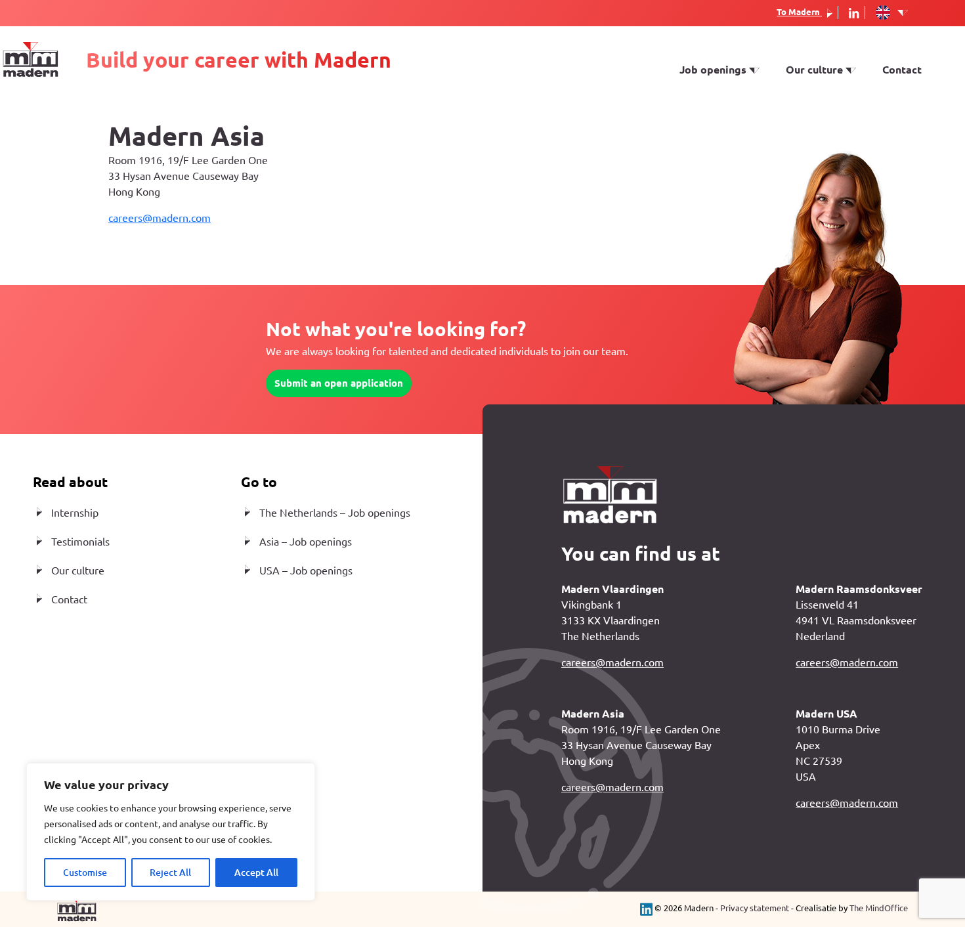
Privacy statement (754, 908)
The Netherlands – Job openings (334, 513)
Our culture (77, 570)
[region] (170, 832)
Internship (705, 122)
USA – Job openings (306, 570)
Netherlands (710, 84)
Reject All (170, 872)
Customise (85, 872)
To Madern (799, 11)
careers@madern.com (159, 218)
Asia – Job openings (305, 542)
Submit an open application (338, 383)
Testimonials (818, 122)
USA (689, 103)
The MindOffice (878, 908)
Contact (902, 69)
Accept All (256, 872)
